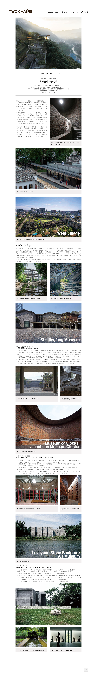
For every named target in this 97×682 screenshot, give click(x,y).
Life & (64, 12)
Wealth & (84, 12)
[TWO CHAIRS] (20, 11)
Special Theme (53, 12)
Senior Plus (74, 12)
